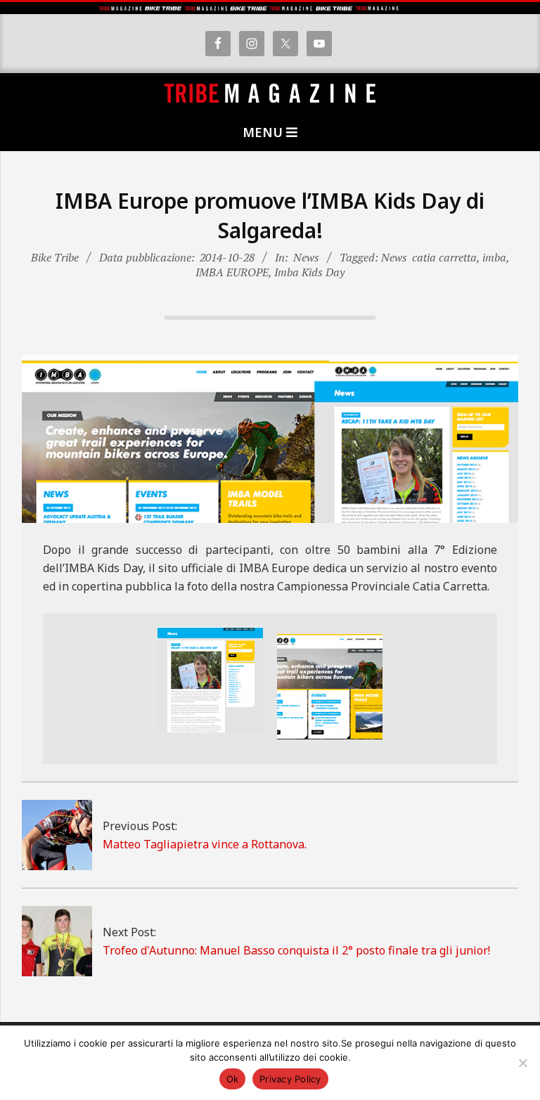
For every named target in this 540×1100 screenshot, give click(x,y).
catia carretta (444, 257)
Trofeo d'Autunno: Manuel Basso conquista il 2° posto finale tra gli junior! (296, 950)
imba (494, 257)
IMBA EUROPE (232, 272)
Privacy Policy (290, 1079)
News (306, 257)
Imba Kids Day (309, 272)
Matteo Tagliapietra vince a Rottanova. (205, 844)
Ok (232, 1079)
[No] (522, 1063)
